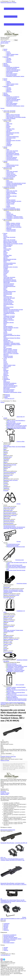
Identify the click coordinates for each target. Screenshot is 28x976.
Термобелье (6, 488)
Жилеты (5, 462)
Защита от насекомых (8, 621)
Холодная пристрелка (8, 597)
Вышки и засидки (7, 618)
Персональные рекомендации (8, 829)
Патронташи (6, 587)
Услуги (5, 50)
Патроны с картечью (18, 591)
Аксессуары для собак (8, 616)
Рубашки (5, 482)
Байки (4, 449)
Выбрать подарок (5, 760)
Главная (2, 702)
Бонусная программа (11, 75)
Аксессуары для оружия (9, 239)
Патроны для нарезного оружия (11, 595)
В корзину (3, 756)
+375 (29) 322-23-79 (5, 41)
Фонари (5, 649)
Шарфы (23, 446)
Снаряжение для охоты (9, 316)
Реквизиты (9, 62)
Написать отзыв (4, 794)
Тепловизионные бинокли (9, 527)
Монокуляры (6, 518)
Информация (6, 66)
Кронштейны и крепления (9, 515)
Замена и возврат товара (12, 54)
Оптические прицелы (8, 520)
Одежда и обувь (7, 248)
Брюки (5, 454)
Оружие (5, 290)
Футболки (5, 490)
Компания (5, 56)
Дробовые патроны (8, 591)
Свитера (5, 485)
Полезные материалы (11, 68)
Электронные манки (8, 631)
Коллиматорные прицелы (9, 512)
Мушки (5, 623)
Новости (8, 60)
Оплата (8, 51)
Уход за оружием (7, 348)
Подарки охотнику (8, 636)
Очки (4, 634)
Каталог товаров (9, 702)
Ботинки (5, 451)
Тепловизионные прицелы (16, 528)
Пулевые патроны (7, 592)
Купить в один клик (11, 756)
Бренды (5, 63)
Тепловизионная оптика (9, 525)
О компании (6, 923)
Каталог (5, 49)
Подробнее (3, 791)
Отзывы (3, 792)
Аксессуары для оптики (9, 507)
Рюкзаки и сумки (7, 641)
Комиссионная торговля (12, 71)
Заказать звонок (4, 42)
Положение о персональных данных (15, 76)
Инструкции (9, 72)
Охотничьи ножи (7, 296)
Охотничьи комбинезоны (9, 472)
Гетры (4, 446)
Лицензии (8, 59)
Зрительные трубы (8, 510)
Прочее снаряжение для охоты (10, 639)
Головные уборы (7, 457)
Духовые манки (19, 630)
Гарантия (8, 53)
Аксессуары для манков (9, 630)
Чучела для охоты (7, 652)
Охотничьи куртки (8, 475)
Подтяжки (9, 446)
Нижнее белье (6, 467)
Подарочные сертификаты (12, 67)
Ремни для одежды (16, 446)
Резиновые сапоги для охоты (10, 480)
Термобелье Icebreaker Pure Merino (11, 338)
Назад (7, 113)
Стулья (5, 647)
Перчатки (5, 477)
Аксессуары (6, 445)
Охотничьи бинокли (8, 523)
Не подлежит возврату (11, 73)
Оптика (5, 276)
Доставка (8, 58)
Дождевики (6, 459)
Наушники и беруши (8, 626)
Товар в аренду (10, 55)
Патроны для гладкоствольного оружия (13, 589)
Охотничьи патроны (8, 307)
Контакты (5, 64)
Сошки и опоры (7, 644)
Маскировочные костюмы (9, 464)
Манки (5, 628)
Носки (5, 469)
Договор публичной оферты (13, 69)
